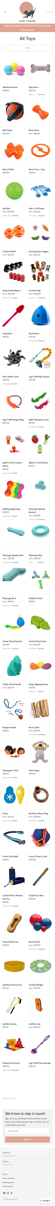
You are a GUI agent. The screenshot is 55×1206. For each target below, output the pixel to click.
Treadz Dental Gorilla (12, 684)
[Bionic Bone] (40, 111)
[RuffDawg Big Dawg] (14, 490)
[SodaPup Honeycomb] (14, 966)
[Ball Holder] (14, 111)
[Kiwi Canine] (28, 12)
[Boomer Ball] (40, 923)
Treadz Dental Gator (37, 641)
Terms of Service (9, 1178)
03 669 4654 (7, 1165)
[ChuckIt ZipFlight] (40, 966)
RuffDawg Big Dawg (11, 509)
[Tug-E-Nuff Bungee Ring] (14, 401)
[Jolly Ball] (14, 190)
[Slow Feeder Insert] (14, 358)
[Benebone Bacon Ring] (40, 795)
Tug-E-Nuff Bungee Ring (13, 419)
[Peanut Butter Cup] (14, 923)
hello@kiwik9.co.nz (9, 1156)
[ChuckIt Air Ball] (14, 233)
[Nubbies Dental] (40, 579)
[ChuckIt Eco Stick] (40, 877)
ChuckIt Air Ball (9, 251)
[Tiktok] (12, 1193)
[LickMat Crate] (40, 1005)
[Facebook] (4, 1193)
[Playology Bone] (14, 579)
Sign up (27, 1139)
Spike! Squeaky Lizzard (38, 419)
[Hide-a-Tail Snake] (40, 190)
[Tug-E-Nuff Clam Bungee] (40, 1044)
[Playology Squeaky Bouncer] (40, 490)
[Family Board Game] (14, 1044)
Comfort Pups (35, 290)
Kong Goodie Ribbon (11, 290)
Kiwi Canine (13, 1199)
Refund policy (8, 1186)
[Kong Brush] (14, 315)
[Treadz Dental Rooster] (14, 622)
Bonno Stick (34, 727)
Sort (27, 48)
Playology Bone (9, 598)
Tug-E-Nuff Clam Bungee (40, 1063)
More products (9, 1098)
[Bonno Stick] (40, 709)
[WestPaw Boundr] (14, 68)
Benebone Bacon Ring (38, 813)
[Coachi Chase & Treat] (40, 838)
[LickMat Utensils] (14, 1005)
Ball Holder (7, 130)
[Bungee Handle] (14, 709)
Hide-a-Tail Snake (36, 208)
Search (5, 1174)
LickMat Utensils (10, 1024)
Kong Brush (7, 333)
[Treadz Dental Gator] (40, 622)
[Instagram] (8, 1193)
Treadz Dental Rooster (12, 641)
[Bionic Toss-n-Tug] (40, 151)
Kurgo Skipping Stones (38, 684)
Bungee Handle (9, 727)
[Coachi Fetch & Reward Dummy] (14, 877)
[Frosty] (14, 795)
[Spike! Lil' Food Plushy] (40, 444)
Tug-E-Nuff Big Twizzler (39, 376)
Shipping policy (8, 1182)
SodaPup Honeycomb (12, 985)
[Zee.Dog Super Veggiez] (40, 233)
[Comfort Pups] (40, 272)
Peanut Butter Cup (10, 942)
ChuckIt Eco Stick (36, 895)
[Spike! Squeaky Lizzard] (40, 401)
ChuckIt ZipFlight (36, 985)
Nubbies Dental (35, 598)
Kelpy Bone (34, 87)
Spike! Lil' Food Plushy (38, 462)
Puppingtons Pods (10, 770)
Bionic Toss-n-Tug (36, 169)
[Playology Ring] (40, 536)
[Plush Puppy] (40, 752)
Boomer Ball (34, 942)
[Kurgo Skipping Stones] (40, 665)
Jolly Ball (6, 208)
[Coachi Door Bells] (14, 838)
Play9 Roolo (34, 333)
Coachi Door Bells (10, 856)
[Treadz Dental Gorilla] (14, 665)
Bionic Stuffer (8, 169)
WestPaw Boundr (10, 87)
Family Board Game (11, 1063)
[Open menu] (5, 12)
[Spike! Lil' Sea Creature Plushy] (14, 444)
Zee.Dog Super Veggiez (39, 251)
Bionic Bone (34, 130)
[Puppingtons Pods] (14, 752)
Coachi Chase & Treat (38, 856)
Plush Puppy (34, 770)
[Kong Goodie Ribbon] (14, 272)
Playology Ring (35, 555)
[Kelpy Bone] (40, 68)
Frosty (5, 813)
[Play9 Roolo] (40, 315)
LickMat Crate (34, 1024)
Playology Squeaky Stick (13, 555)
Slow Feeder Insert (11, 376)
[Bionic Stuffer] (14, 151)
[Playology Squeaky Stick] (14, 536)
